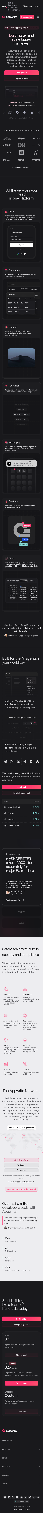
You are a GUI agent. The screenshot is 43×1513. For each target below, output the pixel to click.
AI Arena (31, 118)
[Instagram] (38, 1497)
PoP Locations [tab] (22, 1160)
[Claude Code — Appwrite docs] (5, 761)
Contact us (21, 1411)
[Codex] (38, 112)
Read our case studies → (21, 168)
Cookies (27, 1509)
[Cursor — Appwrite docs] (18, 761)
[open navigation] (38, 17)
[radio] (21, 877)
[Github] (9, 1497)
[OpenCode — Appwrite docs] (31, 761)
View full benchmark (21, 793)
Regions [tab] (23, 1170)
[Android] (9, 112)
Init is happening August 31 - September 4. (23, 6)
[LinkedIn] (17, 1497)
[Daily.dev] (25, 1497)
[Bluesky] (29, 1497)
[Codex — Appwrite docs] (12, 761)
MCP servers (13, 118)
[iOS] (16, 112)
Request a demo (21, 78)
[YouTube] (21, 1497)
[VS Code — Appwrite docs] (25, 761)
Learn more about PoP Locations (20, 1182)
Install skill (21, 787)
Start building (22, 1319)
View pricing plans (22, 1324)
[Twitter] (13, 1497)
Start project (21, 73)
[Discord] (5, 1497)
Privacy (20, 1509)
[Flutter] (24, 112)
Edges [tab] (22, 1165)
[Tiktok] (34, 1497)
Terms (15, 1509)
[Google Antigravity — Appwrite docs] (37, 761)
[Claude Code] (31, 112)
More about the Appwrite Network (21, 1189)
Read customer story (13, 900)
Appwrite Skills (22, 118)
